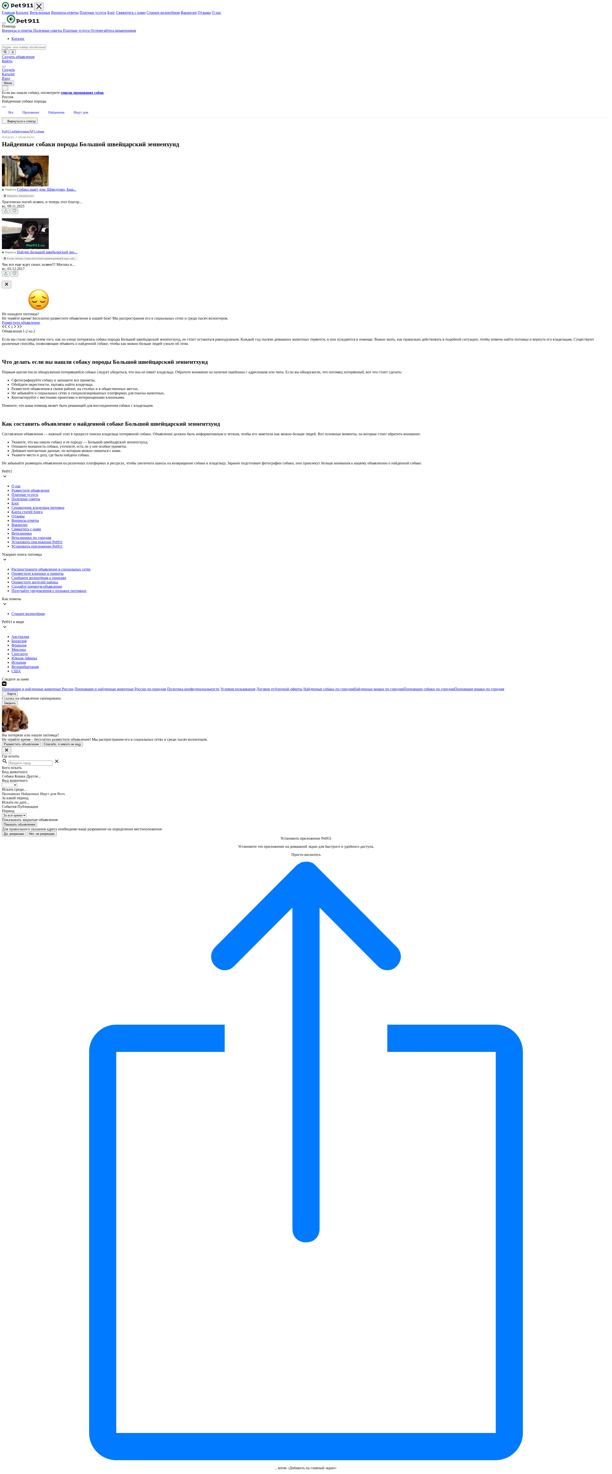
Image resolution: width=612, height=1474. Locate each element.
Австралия (20, 637)
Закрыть (10, 703)
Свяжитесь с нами (131, 13)
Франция (18, 645)
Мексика (18, 649)
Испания (18, 662)
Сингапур (19, 654)
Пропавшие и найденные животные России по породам (120, 689)
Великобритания (25, 667)
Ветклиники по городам (31, 538)
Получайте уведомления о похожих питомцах (49, 591)
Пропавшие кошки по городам (479, 689)
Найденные (22, 131)
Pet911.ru (8, 131)
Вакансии (189, 13)
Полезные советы (48, 30)
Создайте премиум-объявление (36, 586)
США (16, 671)
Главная (8, 13)
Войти (7, 61)
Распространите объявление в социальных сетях (51, 569)
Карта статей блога (27, 512)
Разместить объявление (21, 323)
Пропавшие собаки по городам (429, 689)
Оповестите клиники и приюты (37, 573)
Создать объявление (18, 57)
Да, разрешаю (14, 834)
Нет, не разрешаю (42, 834)
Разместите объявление (30, 490)
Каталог (22, 13)
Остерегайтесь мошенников (113, 30)
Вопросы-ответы (65, 13)
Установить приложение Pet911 (37, 542)
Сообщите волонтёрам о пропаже (38, 578)
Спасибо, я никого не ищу (62, 744)
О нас (216, 13)
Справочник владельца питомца (37, 508)
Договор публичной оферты (279, 689)
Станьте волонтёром (163, 13)
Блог (111, 13)
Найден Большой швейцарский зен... (47, 252)
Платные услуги (93, 13)
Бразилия (19, 641)
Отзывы (204, 13)
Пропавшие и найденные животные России (38, 689)
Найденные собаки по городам (328, 689)
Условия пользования (237, 689)
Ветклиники (40, 13)
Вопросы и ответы (17, 30)
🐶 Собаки (37, 131)
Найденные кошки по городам (379, 689)
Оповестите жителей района (34, 582)
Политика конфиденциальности (193, 689)
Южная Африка (24, 658)
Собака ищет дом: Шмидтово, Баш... (46, 189)
